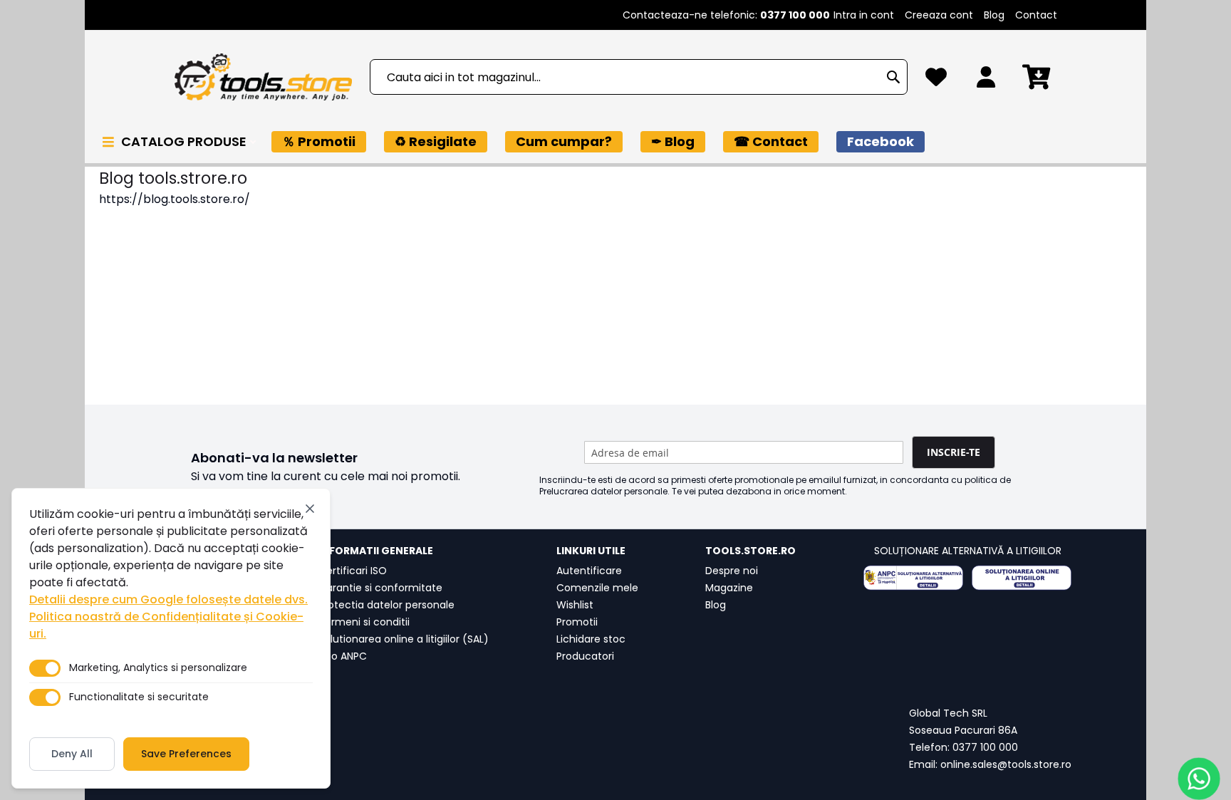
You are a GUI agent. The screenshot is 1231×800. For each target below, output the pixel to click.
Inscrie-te (953, 452)
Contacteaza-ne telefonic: (726, 15)
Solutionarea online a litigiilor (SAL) (403, 639)
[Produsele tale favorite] (936, 81)
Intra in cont (863, 15)
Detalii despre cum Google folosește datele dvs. (168, 599)
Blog (994, 15)
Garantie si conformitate (380, 588)
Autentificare (589, 570)
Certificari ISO (352, 570)
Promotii (577, 622)
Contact (1036, 15)
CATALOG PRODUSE (185, 141)
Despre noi (731, 570)
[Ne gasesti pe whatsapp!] (1199, 778)
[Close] (309, 508)
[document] (171, 638)
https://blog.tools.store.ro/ (174, 199)
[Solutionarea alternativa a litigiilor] (913, 577)
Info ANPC (342, 656)
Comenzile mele (597, 588)
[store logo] (263, 77)
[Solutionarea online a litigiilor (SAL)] (1021, 577)
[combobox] (639, 77)
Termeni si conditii (364, 622)
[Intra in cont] (985, 81)
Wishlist (574, 605)
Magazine (729, 588)
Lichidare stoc (590, 639)
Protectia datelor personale (386, 605)
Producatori (585, 656)
